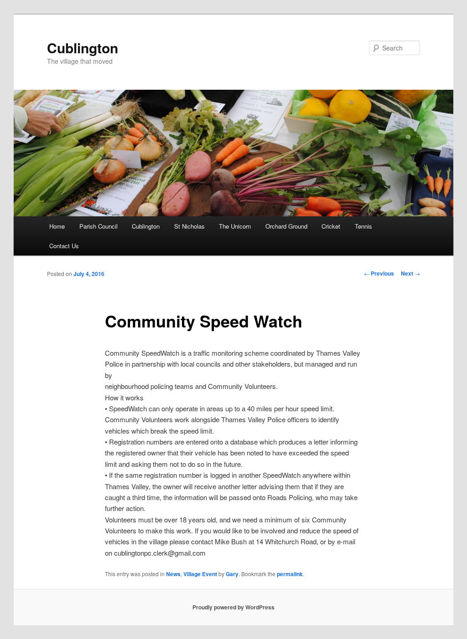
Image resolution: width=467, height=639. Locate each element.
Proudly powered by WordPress (233, 607)
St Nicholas (189, 226)
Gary (232, 574)
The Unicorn (235, 226)
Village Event (200, 574)
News (173, 574)
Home (57, 226)
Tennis (363, 226)
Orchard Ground (286, 226)
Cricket (331, 226)
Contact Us (64, 245)
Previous (379, 273)
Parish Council (98, 226)
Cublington (82, 47)
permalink (290, 574)
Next (410, 273)
